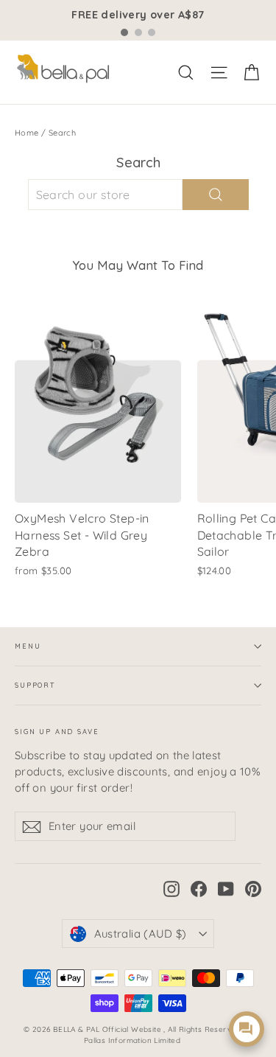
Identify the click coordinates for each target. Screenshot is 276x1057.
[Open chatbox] (246, 1029)
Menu (27, 646)
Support (35, 685)
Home (27, 133)
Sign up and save (57, 732)
